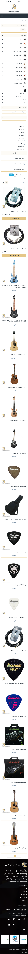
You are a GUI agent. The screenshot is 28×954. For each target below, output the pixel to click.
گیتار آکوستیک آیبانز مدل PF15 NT (18, 355)
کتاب (21, 90)
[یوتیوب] (24, 925)
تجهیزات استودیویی (17, 51)
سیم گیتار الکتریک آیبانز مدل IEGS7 (18, 782)
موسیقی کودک (23, 93)
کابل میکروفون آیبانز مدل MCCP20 (18, 651)
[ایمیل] (24, 930)
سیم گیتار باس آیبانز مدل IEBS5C (18, 749)
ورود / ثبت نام (17, 1)
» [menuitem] (8, 856)
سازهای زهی (19, 75)
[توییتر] (9, 919)
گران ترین (23, 179)
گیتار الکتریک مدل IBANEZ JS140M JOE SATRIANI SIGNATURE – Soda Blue (14, 286)
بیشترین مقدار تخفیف (14, 179)
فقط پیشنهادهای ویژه (19, 169)
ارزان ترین (8, 176)
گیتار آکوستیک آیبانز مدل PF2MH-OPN (17, 848)
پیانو (21, 39)
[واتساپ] (24, 919)
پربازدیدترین (22, 176)
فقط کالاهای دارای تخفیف (18, 164)
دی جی (20, 59)
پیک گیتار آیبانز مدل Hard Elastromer (17, 618)
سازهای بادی (19, 71)
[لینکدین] (9, 925)
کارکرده (24, 99)
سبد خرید (7, 1)
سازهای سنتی (19, 63)
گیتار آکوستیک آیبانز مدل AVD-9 (19, 815)
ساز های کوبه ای (18, 67)
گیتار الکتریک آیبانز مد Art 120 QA (19, 453)
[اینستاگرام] (14, 919)
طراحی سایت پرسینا (24, 952)
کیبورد (20, 47)
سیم (25, 102)
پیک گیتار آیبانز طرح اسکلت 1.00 (19, 585)
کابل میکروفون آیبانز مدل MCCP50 (18, 211)
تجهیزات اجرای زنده (18, 55)
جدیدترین (11, 174)
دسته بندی (23, 35)
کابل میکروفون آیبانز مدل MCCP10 (18, 249)
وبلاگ (23, 900)
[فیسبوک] (14, 925)
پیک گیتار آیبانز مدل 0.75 (20, 552)
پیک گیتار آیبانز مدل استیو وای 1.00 (18, 486)
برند (25, 117)
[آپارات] (19, 925)
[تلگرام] (19, 919)
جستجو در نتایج (22, 107)
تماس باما (22, 897)
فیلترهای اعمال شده (21, 25)
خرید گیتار (19, 43)
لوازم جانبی (19, 79)
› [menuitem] (10, 856)
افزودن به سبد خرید (13, 218)
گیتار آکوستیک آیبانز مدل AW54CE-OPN (17, 388)
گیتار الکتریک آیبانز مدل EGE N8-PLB (18, 420)
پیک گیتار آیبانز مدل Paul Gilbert (19, 716)
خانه (24, 889)
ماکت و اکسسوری (18, 83)
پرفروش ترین (15, 176)
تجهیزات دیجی (23, 86)
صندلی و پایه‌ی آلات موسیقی (20, 96)
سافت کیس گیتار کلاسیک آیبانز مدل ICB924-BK (15, 519)
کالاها (23, 892)
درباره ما (23, 894)
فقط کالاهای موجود (19, 158)
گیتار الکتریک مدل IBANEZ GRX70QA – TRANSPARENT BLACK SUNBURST (14, 321)
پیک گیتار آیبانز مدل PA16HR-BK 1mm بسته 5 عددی (14, 683)
